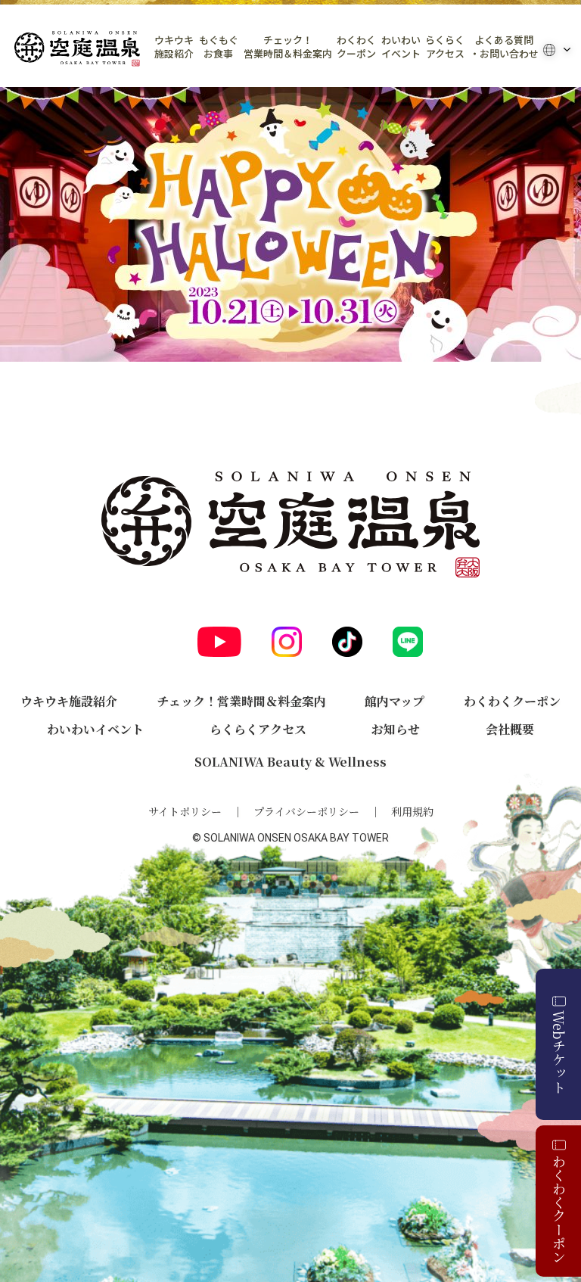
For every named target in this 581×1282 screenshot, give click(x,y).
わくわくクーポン (356, 47)
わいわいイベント (401, 47)
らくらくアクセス (444, 47)
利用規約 (412, 811)
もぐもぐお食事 (218, 47)
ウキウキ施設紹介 (174, 47)
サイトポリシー (185, 811)
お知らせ (395, 729)
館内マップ (394, 701)
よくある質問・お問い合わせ (504, 47)
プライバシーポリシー (306, 811)
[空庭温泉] (77, 49)
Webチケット (559, 1052)
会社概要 (510, 729)
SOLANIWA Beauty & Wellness (290, 761)
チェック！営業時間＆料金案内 (288, 47)
